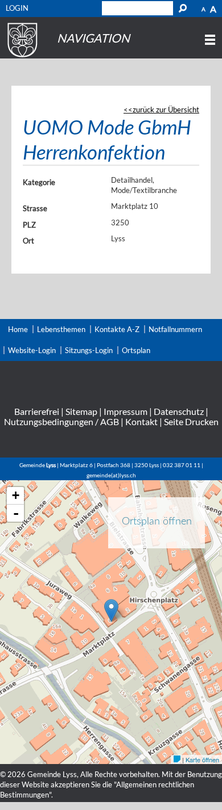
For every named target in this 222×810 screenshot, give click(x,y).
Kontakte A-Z (116, 329)
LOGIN (17, 7)
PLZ (29, 224)
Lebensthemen (61, 329)
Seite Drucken (191, 421)
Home (18, 329)
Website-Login (32, 350)
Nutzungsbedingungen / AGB (61, 421)
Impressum (125, 411)
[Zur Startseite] (21, 57)
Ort (28, 240)
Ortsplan (136, 350)
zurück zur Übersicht (166, 109)
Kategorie (39, 182)
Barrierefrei (36, 411)
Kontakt (141, 421)
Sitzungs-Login (89, 350)
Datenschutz (179, 411)
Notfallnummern (175, 329)
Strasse (35, 208)
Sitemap (81, 411)
